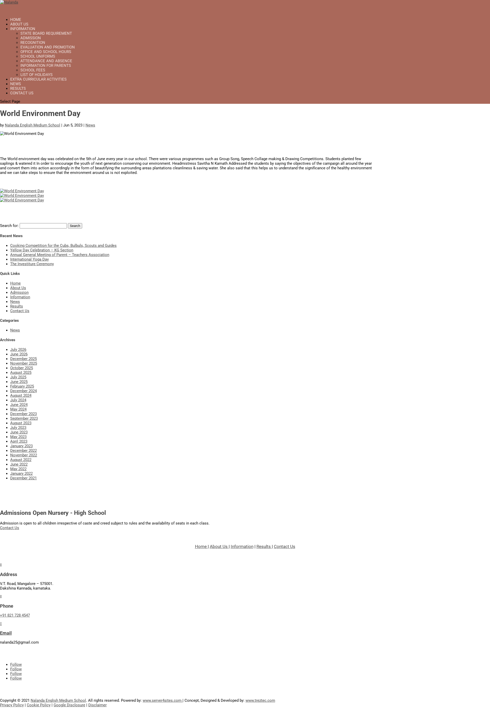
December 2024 (23, 391)
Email (6, 633)
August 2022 (20, 459)
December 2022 (23, 450)
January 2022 (21, 473)
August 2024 (20, 395)
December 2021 (23, 478)
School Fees (32, 70)
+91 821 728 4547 (15, 615)
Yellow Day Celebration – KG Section (41, 250)
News (90, 125)
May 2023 (18, 437)
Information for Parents (45, 65)
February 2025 (22, 386)
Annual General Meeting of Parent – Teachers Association (59, 254)
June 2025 (19, 381)
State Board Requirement (46, 33)
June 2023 (19, 432)
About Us (18, 288)
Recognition (32, 42)
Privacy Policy (12, 705)
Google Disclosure (69, 705)
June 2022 (19, 464)
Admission (30, 38)
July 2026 (18, 349)
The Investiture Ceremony (32, 264)
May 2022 (18, 469)
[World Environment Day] (22, 191)
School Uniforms (37, 56)
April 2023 (18, 441)
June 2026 (19, 354)
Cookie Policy (39, 705)
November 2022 (23, 455)
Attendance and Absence (46, 61)
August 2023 (20, 423)
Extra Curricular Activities (38, 79)
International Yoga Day (29, 259)
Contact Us (21, 93)
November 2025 (23, 363)
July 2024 (18, 400)
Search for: (9, 225)
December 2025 (23, 358)
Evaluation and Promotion (47, 47)
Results (16, 306)
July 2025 (18, 377)
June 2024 (19, 404)
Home (15, 283)
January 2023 (21, 446)
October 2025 (21, 368)
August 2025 (20, 372)
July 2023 (18, 427)
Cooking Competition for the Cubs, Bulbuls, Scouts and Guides (63, 245)
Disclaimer (97, 705)
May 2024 (18, 409)
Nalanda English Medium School (32, 125)
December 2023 (23, 414)
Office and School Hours (45, 51)
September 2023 (24, 418)
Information (20, 297)
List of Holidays (36, 74)
